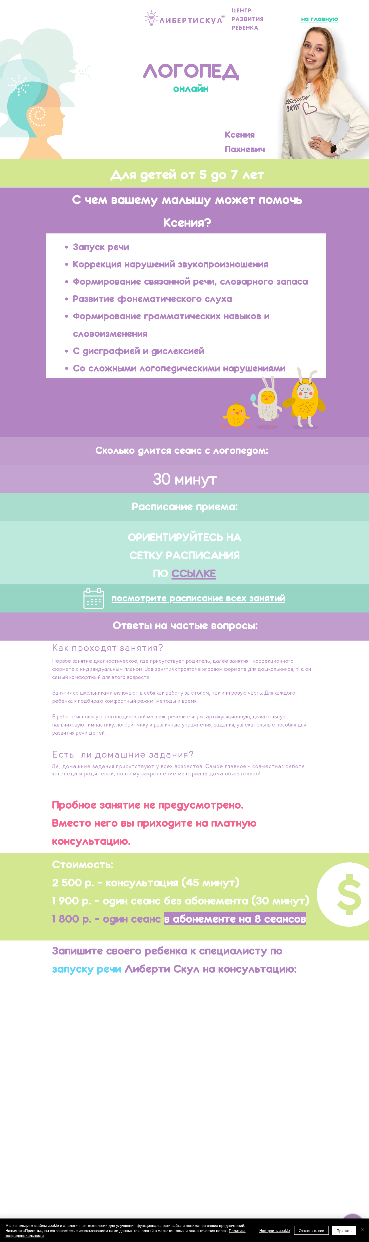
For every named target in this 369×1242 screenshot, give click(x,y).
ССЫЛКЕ (194, 573)
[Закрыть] (362, 1230)
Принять (344, 1230)
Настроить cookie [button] (274, 1230)
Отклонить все (311, 1230)
